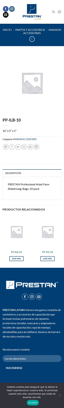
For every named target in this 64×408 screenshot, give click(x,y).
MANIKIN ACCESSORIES (25, 139)
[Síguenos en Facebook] (6, 9)
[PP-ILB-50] (16, 231)
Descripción (13, 173)
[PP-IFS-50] (47, 231)
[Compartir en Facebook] (12, 147)
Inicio (7, 29)
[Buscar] (53, 12)
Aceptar (33, 402)
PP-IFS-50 (47, 252)
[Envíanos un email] (6, 15)
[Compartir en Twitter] (18, 147)
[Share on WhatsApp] (6, 147)
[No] (59, 396)
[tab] (32, 173)
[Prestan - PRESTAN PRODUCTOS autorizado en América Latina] (32, 12)
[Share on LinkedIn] (36, 147)
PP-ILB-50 (16, 252)
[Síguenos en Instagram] (12, 9)
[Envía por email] (24, 147)
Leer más (16, 258)
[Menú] (59, 12)
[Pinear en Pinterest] (30, 147)
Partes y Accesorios (30, 29)
